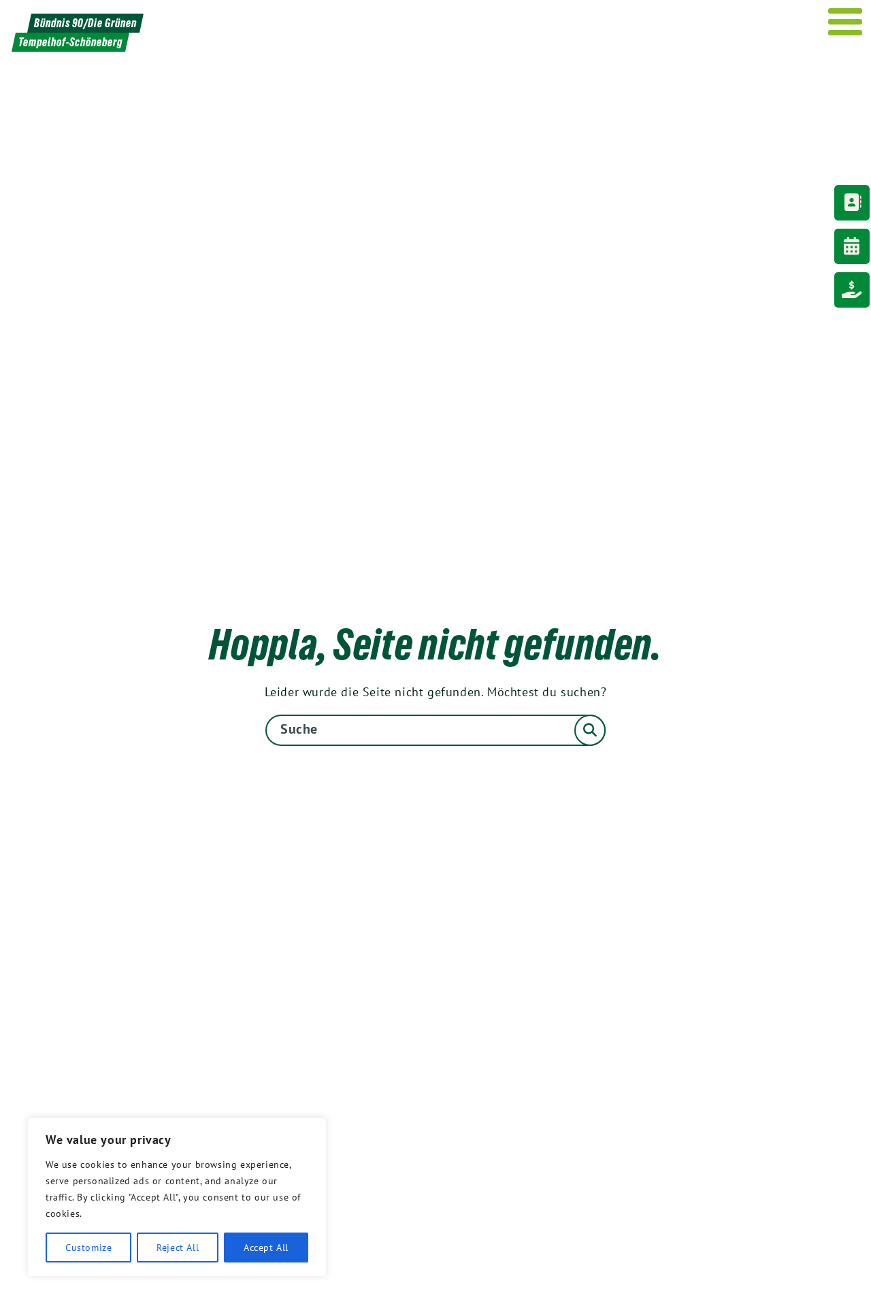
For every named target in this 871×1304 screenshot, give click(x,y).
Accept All (266, 1247)
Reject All (178, 1247)
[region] (177, 1197)
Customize (88, 1247)
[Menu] (845, 22)
